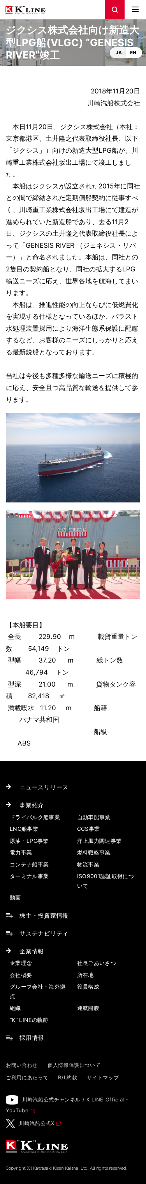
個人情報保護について (74, 1065)
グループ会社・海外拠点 (38, 991)
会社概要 (21, 975)
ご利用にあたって (27, 1077)
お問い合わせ (22, 1065)
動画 (15, 897)
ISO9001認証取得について (105, 881)
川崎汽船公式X (37, 1123)
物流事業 (88, 864)
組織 (15, 1008)
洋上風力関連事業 (99, 840)
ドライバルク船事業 (35, 817)
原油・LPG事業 (29, 840)
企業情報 (31, 951)
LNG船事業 (24, 828)
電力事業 (21, 852)
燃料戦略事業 (94, 852)
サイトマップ (103, 1077)
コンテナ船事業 (29, 864)
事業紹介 (31, 805)
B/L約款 (67, 1077)
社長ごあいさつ (96, 963)
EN (133, 52)
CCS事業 (88, 828)
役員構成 (88, 986)
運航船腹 (88, 1008)
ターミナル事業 (29, 876)
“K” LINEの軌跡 (29, 1020)
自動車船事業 (94, 817)
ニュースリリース (44, 787)
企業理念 (21, 963)
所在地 (85, 975)
